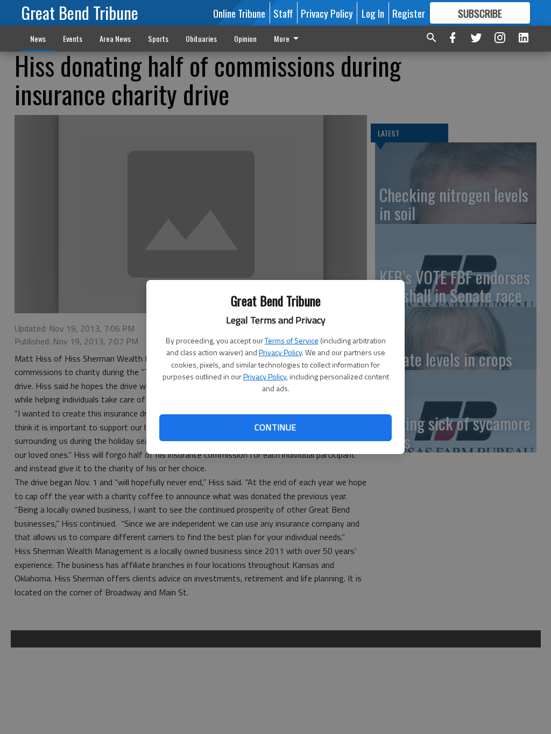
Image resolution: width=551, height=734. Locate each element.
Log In (373, 13)
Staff (283, 13)
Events (72, 38)
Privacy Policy (280, 352)
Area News (115, 38)
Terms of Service (292, 340)
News (38, 38)
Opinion (245, 38)
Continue (275, 427)
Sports (158, 38)
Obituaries (201, 38)
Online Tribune (239, 13)
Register (408, 13)
